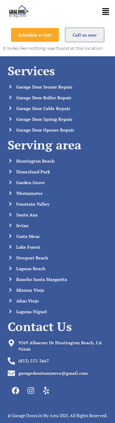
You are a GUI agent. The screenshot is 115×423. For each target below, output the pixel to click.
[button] (106, 12)
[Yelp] (46, 390)
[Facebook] (15, 390)
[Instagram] (30, 390)
